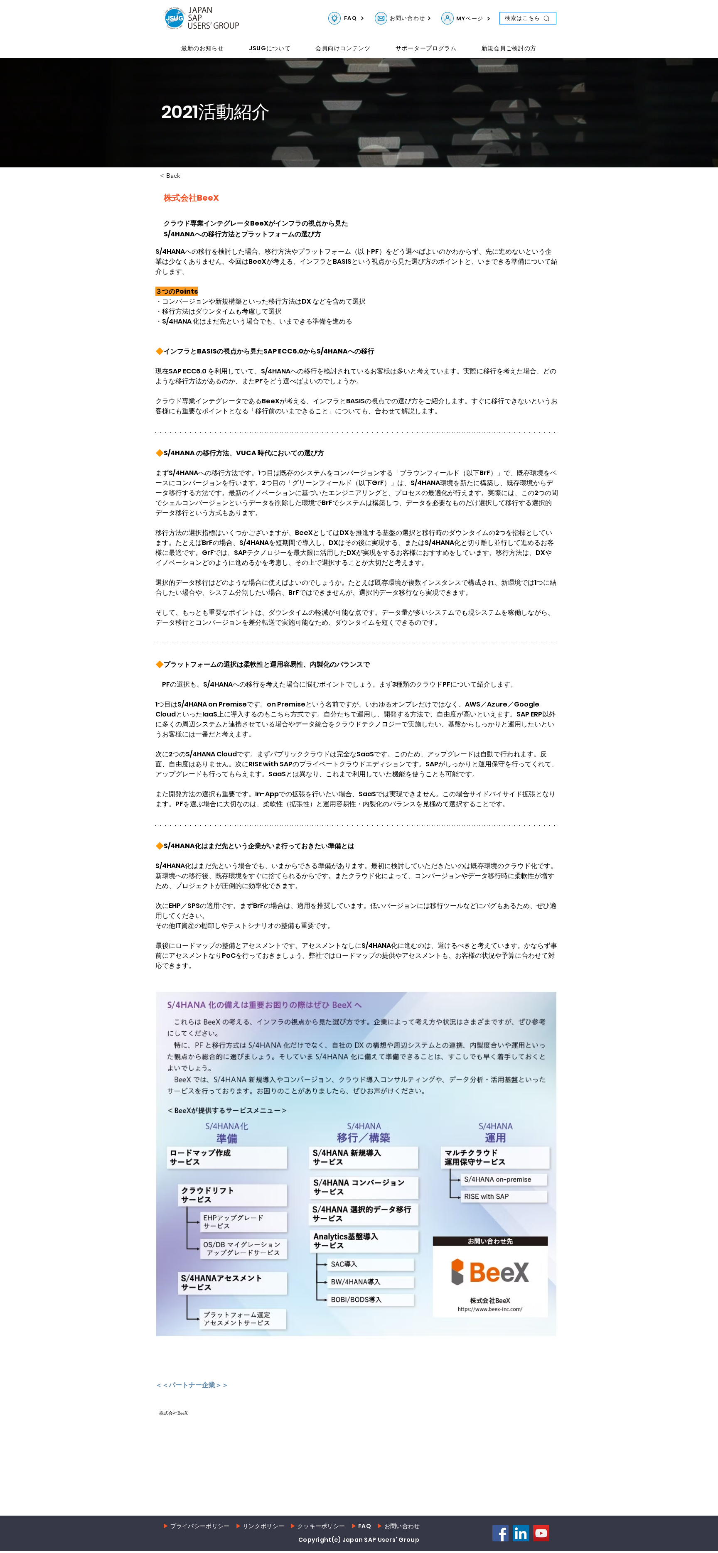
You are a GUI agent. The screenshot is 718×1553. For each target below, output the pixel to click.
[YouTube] (541, 1531)
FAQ (364, 1524)
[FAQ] (334, 18)
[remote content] (228, 1425)
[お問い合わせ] (381, 18)
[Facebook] (500, 1531)
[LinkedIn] (521, 1531)
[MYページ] (447, 18)
